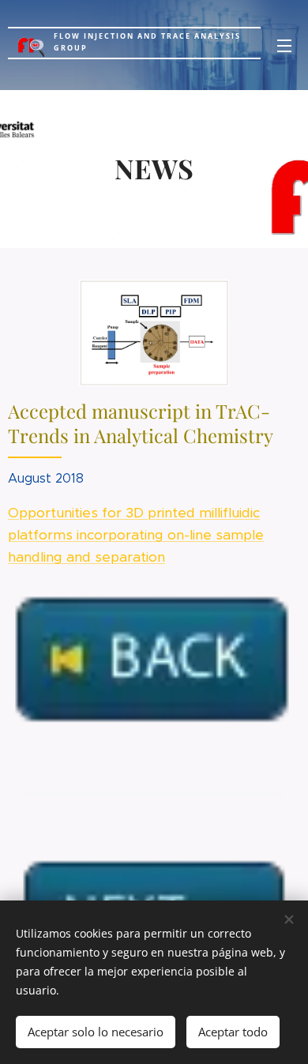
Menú (284, 45)
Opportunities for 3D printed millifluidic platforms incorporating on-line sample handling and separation (136, 535)
